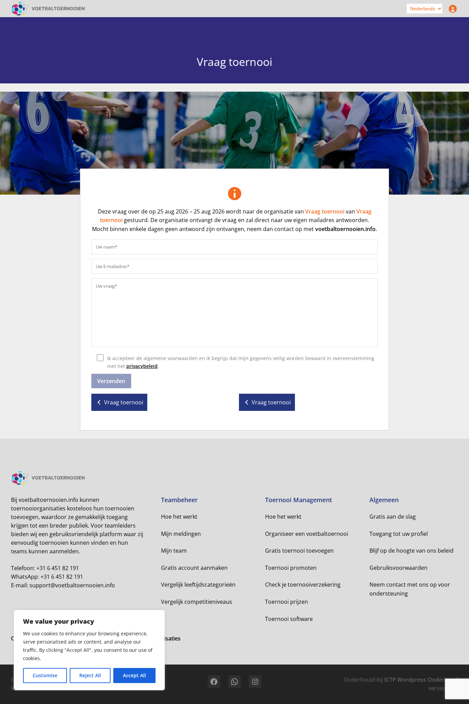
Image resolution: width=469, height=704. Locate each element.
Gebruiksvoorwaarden (398, 568)
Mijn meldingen (181, 534)
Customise (45, 675)
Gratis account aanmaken (194, 568)
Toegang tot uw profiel (398, 534)
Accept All (134, 675)
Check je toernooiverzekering (303, 584)
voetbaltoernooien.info (345, 229)
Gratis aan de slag (392, 516)
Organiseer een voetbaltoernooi (306, 534)
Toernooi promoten (291, 568)
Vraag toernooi (324, 211)
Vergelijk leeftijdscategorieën (198, 584)
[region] (89, 650)
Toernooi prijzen (286, 601)
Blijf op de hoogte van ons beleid (411, 550)
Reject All (90, 675)
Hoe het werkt (179, 516)
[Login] (451, 8)
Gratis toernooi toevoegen (299, 550)
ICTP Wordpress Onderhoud (421, 679)
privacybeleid (142, 366)
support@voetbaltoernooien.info (72, 585)
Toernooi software (289, 619)
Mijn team (174, 550)
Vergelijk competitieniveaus (196, 601)
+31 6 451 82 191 (57, 568)
